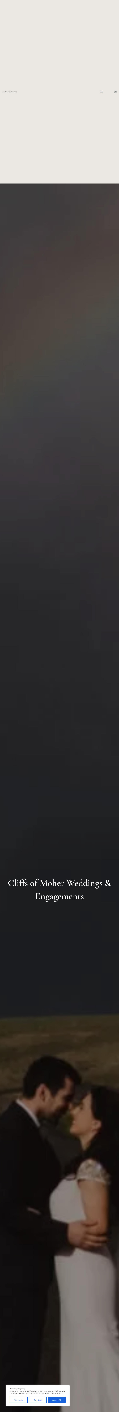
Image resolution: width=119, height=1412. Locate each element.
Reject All (38, 1400)
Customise (18, 1400)
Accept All (56, 1400)
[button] (101, 91)
